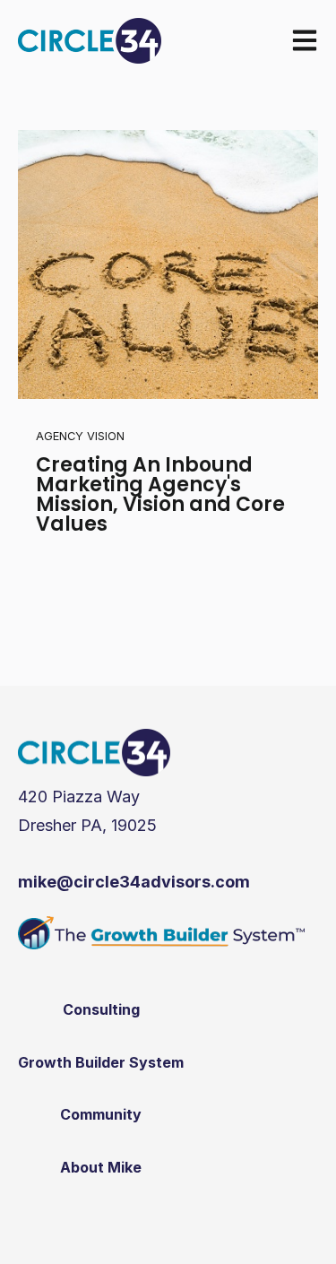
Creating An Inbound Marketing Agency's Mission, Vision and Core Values (160, 494)
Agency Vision (80, 436)
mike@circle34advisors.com (134, 881)
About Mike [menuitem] (101, 1167)
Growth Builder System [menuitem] (101, 1062)
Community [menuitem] (101, 1114)
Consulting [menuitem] (101, 1009)
